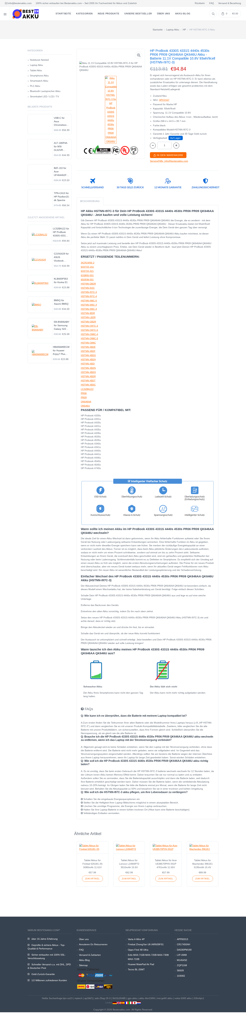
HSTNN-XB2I (88, 363)
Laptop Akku (172, 29)
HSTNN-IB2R (88, 313)
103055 (181, 975)
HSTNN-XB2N (88, 368)
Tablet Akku (36, 70)
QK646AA (86, 401)
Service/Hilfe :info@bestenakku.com (169, 161)
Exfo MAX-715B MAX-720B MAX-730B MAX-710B (148, 957)
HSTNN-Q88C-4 (89, 334)
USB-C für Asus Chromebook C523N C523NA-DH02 (61, 122)
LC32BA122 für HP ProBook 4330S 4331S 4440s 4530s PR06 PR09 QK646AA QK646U (61, 232)
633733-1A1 (87, 267)
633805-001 (87, 275)
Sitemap (83, 965)
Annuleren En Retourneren (93, 944)
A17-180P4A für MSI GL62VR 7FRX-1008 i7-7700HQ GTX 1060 (61, 147)
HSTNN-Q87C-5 (89, 330)
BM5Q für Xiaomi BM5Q (61, 302)
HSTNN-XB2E (88, 347)
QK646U (85, 405)
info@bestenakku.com (19, 3)
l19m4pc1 (199, 998)
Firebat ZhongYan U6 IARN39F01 (146, 944)
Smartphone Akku (39, 75)
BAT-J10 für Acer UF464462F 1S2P (60, 172)
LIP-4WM (182, 955)
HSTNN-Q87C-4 (89, 326)
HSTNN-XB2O (88, 372)
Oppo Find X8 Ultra (138, 949)
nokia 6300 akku (183, 998)
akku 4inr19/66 (147, 998)
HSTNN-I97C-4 (89, 296)
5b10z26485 (119, 998)
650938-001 (87, 279)
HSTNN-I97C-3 (89, 292)
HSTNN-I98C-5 (89, 300)
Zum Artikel (92, 878)
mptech (78, 998)
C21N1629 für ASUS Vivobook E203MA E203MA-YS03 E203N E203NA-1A (61, 257)
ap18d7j (88, 998)
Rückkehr (200, 3)
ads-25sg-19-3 (102, 998)
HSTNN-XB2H (88, 359)
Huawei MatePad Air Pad (141, 964)
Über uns (84, 939)
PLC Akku (35, 86)
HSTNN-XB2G (88, 355)
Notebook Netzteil (39, 60)
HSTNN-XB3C (88, 384)
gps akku (132, 998)
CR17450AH (183, 944)
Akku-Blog (84, 960)
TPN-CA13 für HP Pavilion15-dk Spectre (61, 196)
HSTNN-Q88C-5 (89, 338)
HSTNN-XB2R (88, 376)
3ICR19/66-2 (87, 262)
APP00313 (182, 939)
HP (184, 29)
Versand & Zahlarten (90, 955)
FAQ (211, 3)
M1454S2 (182, 960)
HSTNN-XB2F (88, 351)
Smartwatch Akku (39, 80)
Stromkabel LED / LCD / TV (44, 96)
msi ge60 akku (164, 998)
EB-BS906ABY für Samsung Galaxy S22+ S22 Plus (61, 326)
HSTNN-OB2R (88, 321)
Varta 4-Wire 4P (136, 939)
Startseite (158, 29)
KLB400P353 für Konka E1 (61, 280)
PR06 (84, 393)
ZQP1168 (182, 965)
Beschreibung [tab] (90, 201)
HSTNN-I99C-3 (89, 304)
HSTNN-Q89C (88, 342)
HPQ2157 (164, 100)
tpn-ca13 (67, 998)
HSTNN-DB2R (88, 283)
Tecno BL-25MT (136, 969)
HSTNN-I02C (88, 288)
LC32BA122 (87, 389)
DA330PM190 (184, 949)
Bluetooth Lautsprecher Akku (45, 91)
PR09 (84, 397)
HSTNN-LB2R (88, 317)
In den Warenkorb (169, 155)
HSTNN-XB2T (88, 380)
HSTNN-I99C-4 (89, 309)
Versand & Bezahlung (229, 3)
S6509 (180, 970)
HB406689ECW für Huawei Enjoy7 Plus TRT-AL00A (61, 351)
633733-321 (87, 271)
